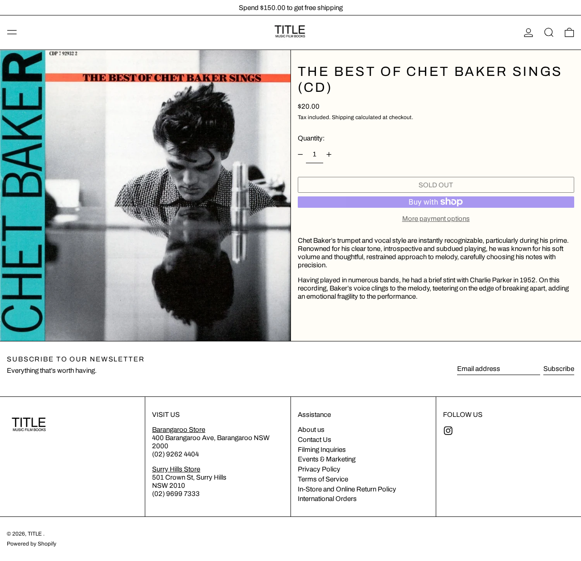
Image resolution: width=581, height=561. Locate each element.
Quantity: (311, 138)
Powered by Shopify (31, 544)
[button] (549, 32)
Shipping (343, 117)
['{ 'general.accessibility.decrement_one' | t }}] (300, 154)
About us (311, 429)
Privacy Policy (319, 469)
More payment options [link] (436, 218)
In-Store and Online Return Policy (347, 489)
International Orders (327, 498)
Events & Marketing (326, 459)
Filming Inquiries (322, 449)
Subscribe (558, 368)
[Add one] (329, 154)
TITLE (35, 534)
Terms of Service (323, 479)
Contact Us (314, 439)
